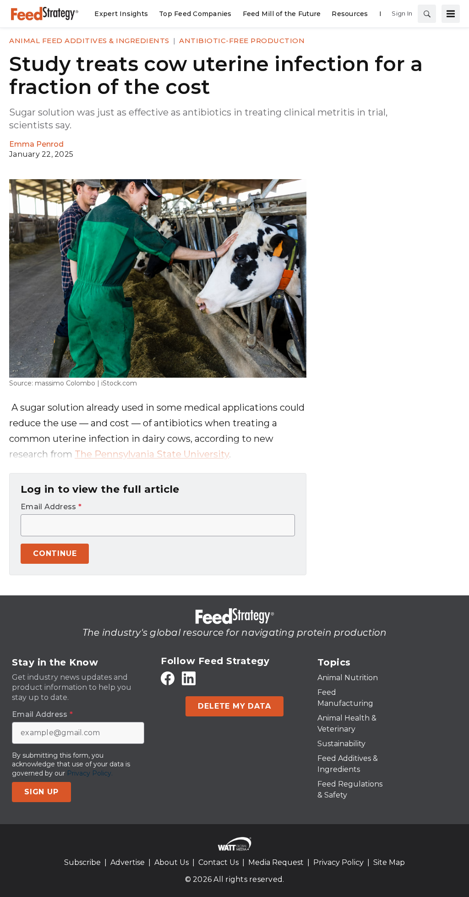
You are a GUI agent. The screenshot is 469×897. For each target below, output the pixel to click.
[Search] (427, 14)
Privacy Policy (338, 862)
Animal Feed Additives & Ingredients (89, 40)
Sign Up (41, 791)
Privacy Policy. (90, 773)
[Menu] (451, 14)
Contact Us (218, 862)
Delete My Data (234, 706)
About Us (171, 862)
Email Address (51, 507)
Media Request (276, 862)
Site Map (389, 862)
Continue (54, 553)
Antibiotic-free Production (242, 40)
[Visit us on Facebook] (168, 678)
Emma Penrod (36, 144)
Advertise (127, 862)
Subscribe (82, 862)
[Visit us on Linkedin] (189, 678)
